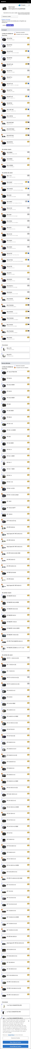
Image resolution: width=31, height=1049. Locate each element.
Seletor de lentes (6, 19)
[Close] (28, 1021)
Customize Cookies (15, 1038)
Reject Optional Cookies (15, 1042)
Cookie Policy (11, 1034)
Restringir (9, 25)
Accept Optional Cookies (15, 1046)
